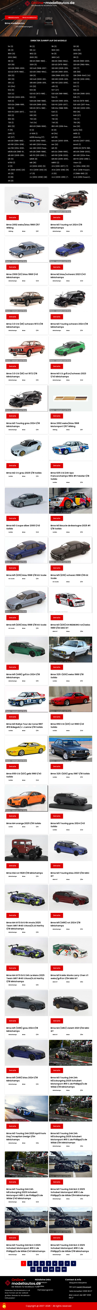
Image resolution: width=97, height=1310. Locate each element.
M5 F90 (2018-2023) (60, 155)
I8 (52, 130)
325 (74, 72)
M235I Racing (35, 137)
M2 (9, 137)
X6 (9, 173)
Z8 (9, 181)
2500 (32, 57)
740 (31, 122)
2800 (54, 57)
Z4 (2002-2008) (36, 177)
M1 (52, 133)
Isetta (75, 130)
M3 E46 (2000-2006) (60, 141)
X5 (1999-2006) (14, 170)
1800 (10, 53)
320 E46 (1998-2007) (38, 68)
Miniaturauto (14, 17)
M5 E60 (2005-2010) (16, 155)
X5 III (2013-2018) (58, 170)
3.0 (9, 86)
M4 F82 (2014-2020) (16, 148)
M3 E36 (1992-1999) (38, 141)
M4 (53, 144)
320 (9, 64)
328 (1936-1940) (80, 75)
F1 (8, 130)
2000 (75, 53)
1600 (53, 50)
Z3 (9, 177)
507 (53, 90)
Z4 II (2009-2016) (59, 177)
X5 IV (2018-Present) (81, 170)
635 (31, 115)
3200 (32, 64)
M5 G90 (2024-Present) (83, 155)
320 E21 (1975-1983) (60, 64)
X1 (8, 166)
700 (31, 119)
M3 (53, 137)
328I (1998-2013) (58, 75)
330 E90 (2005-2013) (60, 79)
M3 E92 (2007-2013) (81, 141)
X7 (31, 173)
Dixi (74, 126)
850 (9, 126)
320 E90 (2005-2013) (60, 68)
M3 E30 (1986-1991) (15, 141)
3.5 (31, 86)
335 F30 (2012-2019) (60, 83)
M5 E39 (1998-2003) (81, 152)
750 (75, 122)
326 (9, 75)
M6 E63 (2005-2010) (60, 159)
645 (75, 115)
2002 (10, 57)
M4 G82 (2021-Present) (39, 148)
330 (9, 79)
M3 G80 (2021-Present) (39, 144)
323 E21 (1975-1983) (16, 72)
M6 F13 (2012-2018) (81, 159)
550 (75, 112)
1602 (75, 50)
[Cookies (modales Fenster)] (4, 1306)
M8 (31, 162)
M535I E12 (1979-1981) (82, 148)
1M (52, 53)
